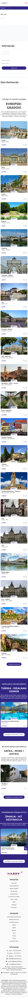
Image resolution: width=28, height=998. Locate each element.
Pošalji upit (14, 68)
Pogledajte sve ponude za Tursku (14, 734)
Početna (3, 8)
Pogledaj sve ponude (14, 664)
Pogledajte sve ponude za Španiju (14, 861)
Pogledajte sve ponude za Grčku (14, 797)
